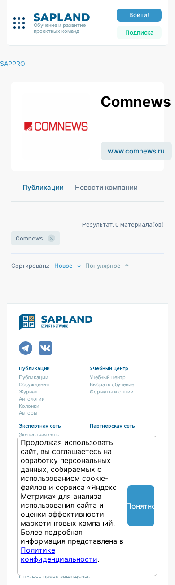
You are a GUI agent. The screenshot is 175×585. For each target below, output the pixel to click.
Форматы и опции (112, 392)
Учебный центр (108, 377)
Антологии (32, 399)
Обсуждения (34, 384)
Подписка (139, 32)
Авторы (28, 413)
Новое (63, 265)
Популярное (103, 265)
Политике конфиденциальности (59, 554)
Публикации (43, 187)
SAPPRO (12, 63)
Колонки (29, 406)
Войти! (139, 14)
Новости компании (106, 187)
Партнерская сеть (112, 426)
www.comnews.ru (136, 151)
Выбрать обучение (112, 384)
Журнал (28, 392)
